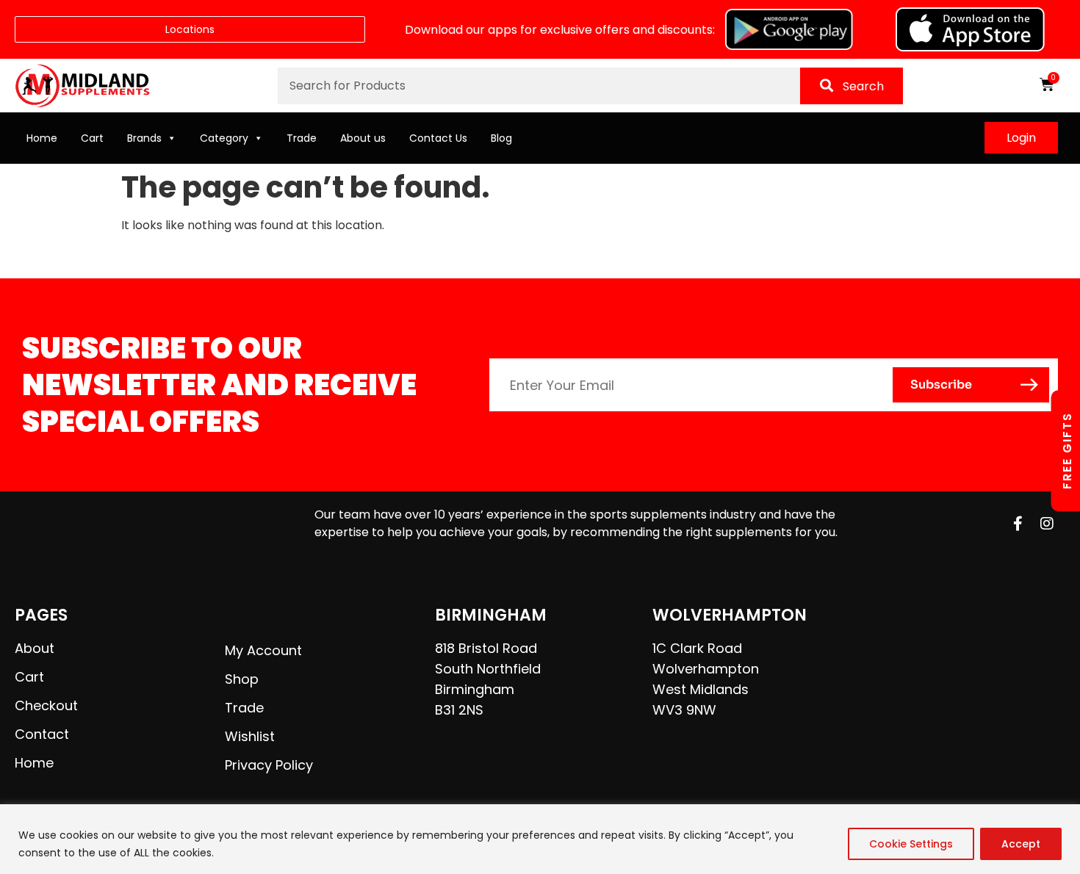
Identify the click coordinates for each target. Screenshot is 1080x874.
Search (863, 86)
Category (224, 138)
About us (363, 138)
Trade (302, 138)
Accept (1020, 844)
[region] (540, 839)
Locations (190, 29)
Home (41, 138)
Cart (92, 138)
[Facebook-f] (1017, 523)
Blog (501, 138)
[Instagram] (1047, 523)
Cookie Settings (911, 844)
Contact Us (438, 138)
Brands (144, 138)
